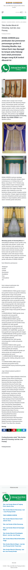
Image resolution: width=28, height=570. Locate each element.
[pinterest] (14, 430)
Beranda (14, 562)
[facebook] (4, 430)
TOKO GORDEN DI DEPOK (10, 515)
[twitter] (9, 430)
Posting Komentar (6, 33)
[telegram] (23, 430)
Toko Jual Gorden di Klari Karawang (13, 524)
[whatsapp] (18, 430)
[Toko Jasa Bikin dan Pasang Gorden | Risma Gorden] (14, 3)
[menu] (3, 12)
